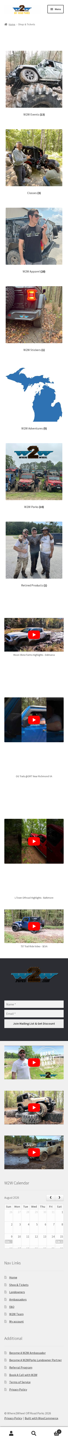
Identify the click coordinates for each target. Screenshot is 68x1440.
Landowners (17, 1292)
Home (12, 24)
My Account (11, 1433)
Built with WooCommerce (41, 1418)
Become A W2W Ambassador (27, 1353)
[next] (59, 1197)
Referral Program (20, 1367)
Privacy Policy (18, 1389)
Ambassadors (18, 1299)
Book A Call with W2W (23, 1375)
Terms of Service (20, 1382)
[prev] (50, 1197)
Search (34, 1433)
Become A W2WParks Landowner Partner (35, 1360)
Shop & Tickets (19, 1285)
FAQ (11, 1307)
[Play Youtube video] (34, 635)
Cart (52, 1430)
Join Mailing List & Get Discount (34, 1023)
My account (16, 1321)
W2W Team (16, 1314)
